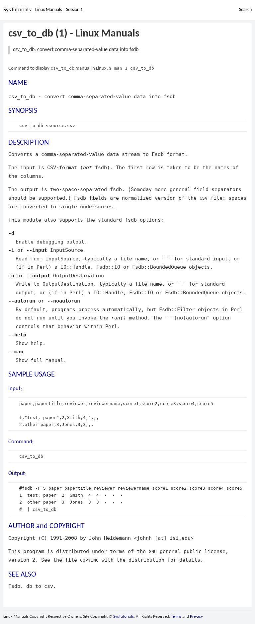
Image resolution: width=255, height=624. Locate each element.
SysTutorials (17, 10)
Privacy (196, 616)
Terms (176, 616)
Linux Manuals (48, 9)
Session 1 (74, 9)
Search (245, 9)
